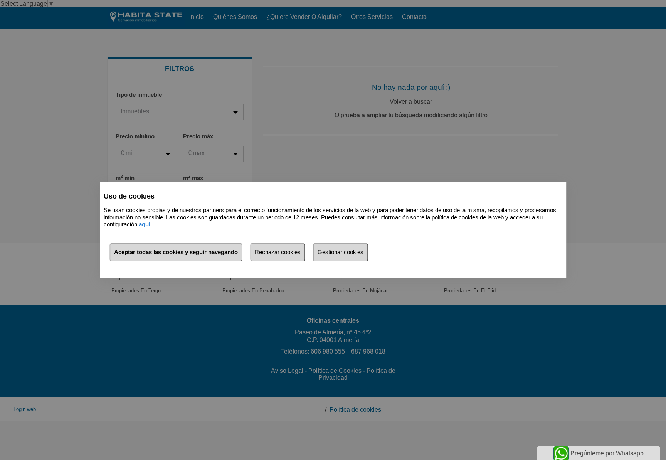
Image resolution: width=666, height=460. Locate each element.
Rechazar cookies (278, 252)
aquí (144, 224)
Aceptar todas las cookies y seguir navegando (176, 252)
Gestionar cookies (340, 252)
